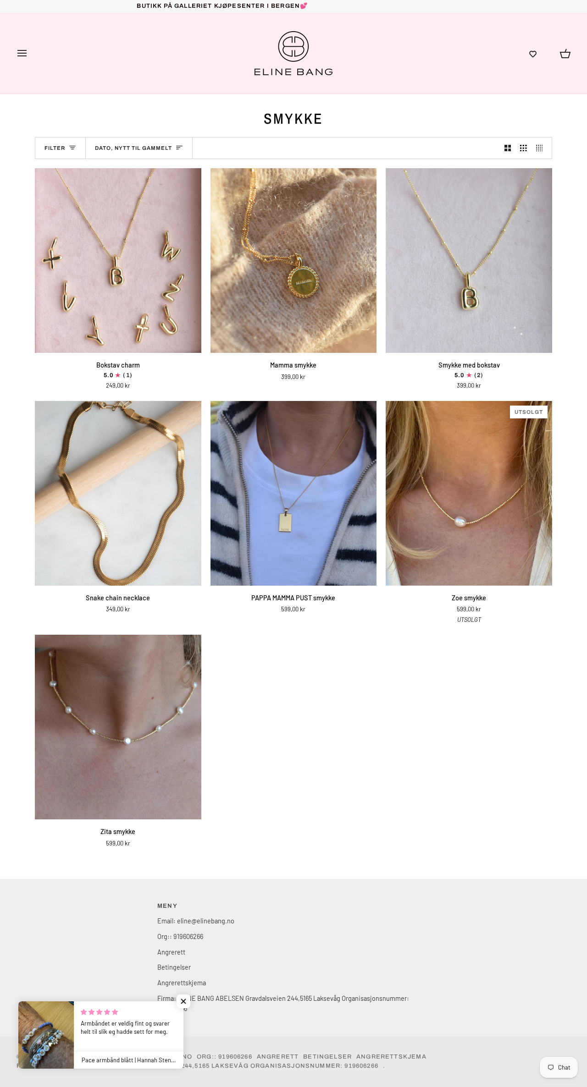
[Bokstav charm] (118, 260)
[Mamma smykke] (293, 260)
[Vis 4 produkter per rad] (542, 148)
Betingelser (174, 967)
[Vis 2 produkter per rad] (508, 148)
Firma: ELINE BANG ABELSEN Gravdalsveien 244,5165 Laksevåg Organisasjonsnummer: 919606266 (197, 1066)
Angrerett (171, 952)
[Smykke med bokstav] (469, 260)
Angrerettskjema (181, 982)
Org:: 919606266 (180, 936)
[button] (533, 53)
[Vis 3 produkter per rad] (523, 148)
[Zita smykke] (118, 727)
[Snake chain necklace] (118, 493)
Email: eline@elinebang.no (195, 921)
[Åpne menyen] (30, 53)
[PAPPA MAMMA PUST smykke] (293, 493)
